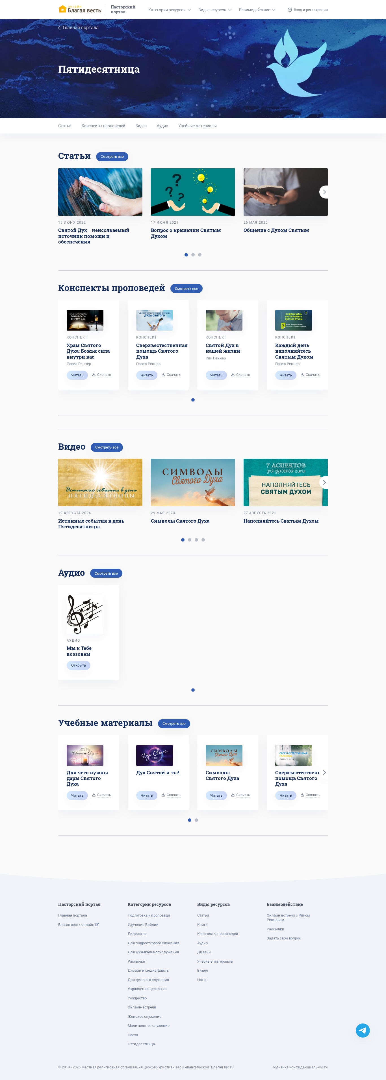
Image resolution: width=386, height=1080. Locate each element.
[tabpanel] (100, 206)
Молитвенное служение (149, 1025)
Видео (141, 126)
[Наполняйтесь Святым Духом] (286, 482)
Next (323, 192)
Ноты (201, 980)
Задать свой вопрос (284, 938)
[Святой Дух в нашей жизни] (224, 320)
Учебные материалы (197, 126)
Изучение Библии (143, 924)
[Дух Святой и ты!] (154, 755)
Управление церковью (147, 989)
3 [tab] (199, 254)
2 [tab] (193, 254)
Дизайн (204, 952)
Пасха (133, 1035)
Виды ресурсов (212, 10)
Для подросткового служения (153, 943)
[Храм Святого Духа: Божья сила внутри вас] (85, 320)
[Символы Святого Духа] (193, 482)
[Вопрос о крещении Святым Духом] (193, 192)
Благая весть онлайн (76, 924)
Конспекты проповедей (103, 126)
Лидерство (137, 934)
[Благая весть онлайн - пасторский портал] (80, 9)
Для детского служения (148, 980)
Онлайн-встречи (142, 1007)
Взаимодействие (254, 10)
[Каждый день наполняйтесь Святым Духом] (293, 320)
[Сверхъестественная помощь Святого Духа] (154, 320)
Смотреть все (112, 156)
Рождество (137, 998)
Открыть (78, 665)
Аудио (162, 126)
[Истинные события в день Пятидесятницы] (100, 482)
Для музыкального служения (153, 952)
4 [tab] (203, 540)
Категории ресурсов (167, 10)
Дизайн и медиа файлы (148, 970)
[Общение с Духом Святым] (286, 192)
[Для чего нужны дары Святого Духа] (85, 755)
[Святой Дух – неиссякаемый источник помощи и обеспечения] (100, 192)
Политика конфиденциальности (300, 1067)
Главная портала (72, 915)
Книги (202, 924)
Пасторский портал (123, 9)
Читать (77, 375)
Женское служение (144, 1016)
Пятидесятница (141, 1044)
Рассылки (136, 961)
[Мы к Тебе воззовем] (85, 614)
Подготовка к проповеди (149, 915)
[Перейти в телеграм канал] (363, 1030)
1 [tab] (186, 254)
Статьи (64, 126)
